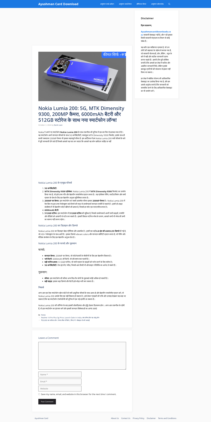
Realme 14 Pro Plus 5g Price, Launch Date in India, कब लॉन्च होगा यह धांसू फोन (70, 317)
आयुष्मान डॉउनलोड (157, 4)
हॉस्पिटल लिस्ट (141, 4)
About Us (115, 418)
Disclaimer (151, 418)
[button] (169, 4)
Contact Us (125, 418)
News (43, 315)
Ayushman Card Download (58, 4)
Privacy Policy (138, 418)
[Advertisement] (82, 27)
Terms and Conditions (167, 418)
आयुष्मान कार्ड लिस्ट (125, 4)
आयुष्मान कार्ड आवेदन (107, 4)
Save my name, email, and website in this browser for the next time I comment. (78, 394)
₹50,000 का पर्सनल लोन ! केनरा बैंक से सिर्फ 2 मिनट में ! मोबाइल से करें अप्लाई (65, 320)
